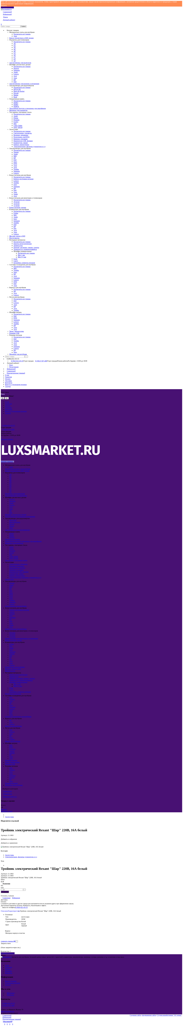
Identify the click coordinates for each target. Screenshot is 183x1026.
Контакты (8, 383)
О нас (7, 375)
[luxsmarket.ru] (6, 957)
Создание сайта (135, 1015)
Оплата (7, 379)
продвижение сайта (149, 1015)
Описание (4, 911)
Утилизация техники (12, 983)
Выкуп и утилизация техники (16, 384)
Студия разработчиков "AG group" (169, 1015)
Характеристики (14, 911)
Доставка (8, 381)
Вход (11, 365)
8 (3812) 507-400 (41, 361)
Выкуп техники (11, 981)
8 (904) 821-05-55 (17, 361)
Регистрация (13, 367)
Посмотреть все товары (22, 34)
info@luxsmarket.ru (7, 1011)
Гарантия (8, 377)
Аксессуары (9, 817)
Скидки (8, 386)
